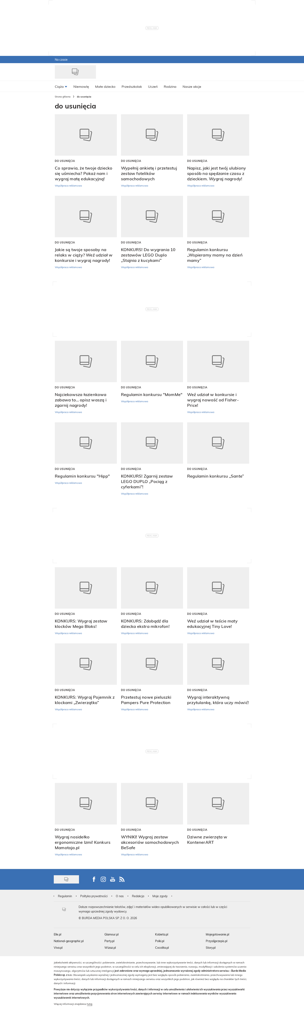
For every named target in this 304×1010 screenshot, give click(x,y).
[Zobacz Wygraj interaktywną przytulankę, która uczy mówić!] (218, 664)
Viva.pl (58, 948)
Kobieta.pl (161, 934)
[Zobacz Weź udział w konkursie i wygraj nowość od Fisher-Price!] (218, 361)
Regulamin (65, 896)
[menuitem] (61, 86)
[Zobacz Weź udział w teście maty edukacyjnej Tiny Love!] (218, 588)
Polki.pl (159, 941)
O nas (120, 896)
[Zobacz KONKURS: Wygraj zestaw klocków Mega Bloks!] (86, 588)
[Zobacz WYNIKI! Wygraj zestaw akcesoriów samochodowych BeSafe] (152, 803)
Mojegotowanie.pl (217, 934)
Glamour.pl (111, 934)
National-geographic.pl (69, 941)
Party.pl (109, 941)
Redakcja (138, 896)
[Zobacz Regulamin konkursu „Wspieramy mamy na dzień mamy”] (218, 216)
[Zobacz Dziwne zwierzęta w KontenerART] (218, 803)
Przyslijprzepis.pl (216, 941)
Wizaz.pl (110, 948)
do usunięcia (65, 161)
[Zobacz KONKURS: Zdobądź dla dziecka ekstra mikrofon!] (152, 588)
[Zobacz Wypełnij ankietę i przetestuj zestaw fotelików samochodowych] (152, 135)
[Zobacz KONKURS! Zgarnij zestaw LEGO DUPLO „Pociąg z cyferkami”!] (152, 443)
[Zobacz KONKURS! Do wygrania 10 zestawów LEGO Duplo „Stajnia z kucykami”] (152, 216)
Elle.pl (57, 934)
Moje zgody (160, 896)
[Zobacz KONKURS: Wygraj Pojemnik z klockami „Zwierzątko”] (86, 664)
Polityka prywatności (94, 896)
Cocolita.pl (162, 948)
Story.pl (210, 948)
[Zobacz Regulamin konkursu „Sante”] (218, 443)
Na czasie (61, 59)
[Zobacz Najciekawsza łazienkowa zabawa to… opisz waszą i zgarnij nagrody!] (86, 361)
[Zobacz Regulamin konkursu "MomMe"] (152, 361)
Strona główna (63, 96)
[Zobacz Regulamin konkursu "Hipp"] (86, 443)
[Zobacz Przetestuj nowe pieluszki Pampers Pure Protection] (152, 664)
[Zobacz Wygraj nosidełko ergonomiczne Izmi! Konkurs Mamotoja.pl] (86, 803)
